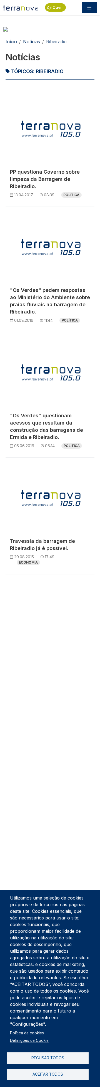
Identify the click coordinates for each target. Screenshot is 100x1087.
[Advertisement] (50, 629)
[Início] (20, 7)
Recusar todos (47, 1058)
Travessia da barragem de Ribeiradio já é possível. (42, 544)
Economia (28, 562)
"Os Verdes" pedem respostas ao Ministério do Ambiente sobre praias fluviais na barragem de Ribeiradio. (50, 301)
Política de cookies (27, 1033)
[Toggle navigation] (89, 7)
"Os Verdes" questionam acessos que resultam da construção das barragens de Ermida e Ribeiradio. (46, 426)
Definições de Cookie (29, 1040)
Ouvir (57, 7)
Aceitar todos (47, 1074)
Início (11, 41)
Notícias (31, 41)
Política (71, 195)
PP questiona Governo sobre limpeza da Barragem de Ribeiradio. (45, 179)
